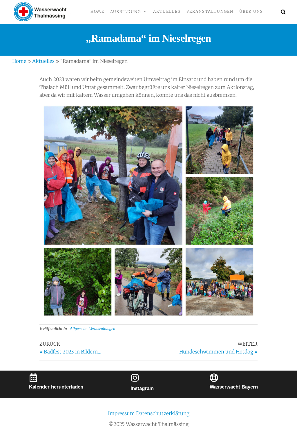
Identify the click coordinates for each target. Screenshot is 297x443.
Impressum (122, 413)
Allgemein (78, 329)
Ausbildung (125, 11)
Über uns (251, 11)
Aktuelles (167, 11)
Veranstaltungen (209, 11)
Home (97, 11)
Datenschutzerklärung (162, 413)
